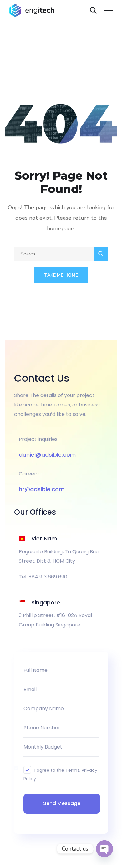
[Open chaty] (104, 848)
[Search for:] (61, 253)
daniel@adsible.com (47, 455)
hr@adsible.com (41, 489)
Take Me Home (61, 275)
